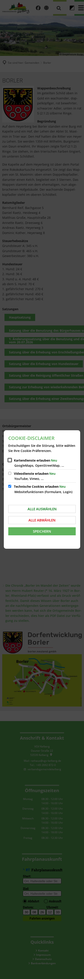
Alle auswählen (42, 509)
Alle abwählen (42, 520)
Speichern (42, 531)
